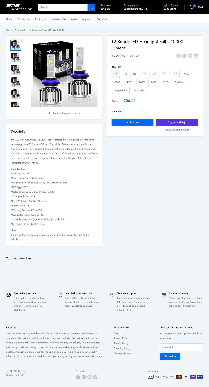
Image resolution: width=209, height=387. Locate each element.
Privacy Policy (121, 338)
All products (20, 29)
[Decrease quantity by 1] (127, 111)
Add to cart (132, 122)
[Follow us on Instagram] (84, 377)
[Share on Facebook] (178, 55)
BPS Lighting (118, 55)
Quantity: (117, 111)
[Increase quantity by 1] (143, 111)
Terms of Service (122, 353)
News (74, 19)
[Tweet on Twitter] (190, 55)
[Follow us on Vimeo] (95, 377)
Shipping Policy (122, 348)
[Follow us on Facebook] (78, 377)
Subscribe (170, 356)
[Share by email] (196, 55)
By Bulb (39, 19)
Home (9, 19)
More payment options (177, 129)
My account (169, 9)
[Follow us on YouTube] (89, 377)
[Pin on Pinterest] (184, 55)
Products (22, 19)
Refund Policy (121, 343)
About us (86, 19)
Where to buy (59, 19)
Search (117, 333)
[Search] (91, 7)
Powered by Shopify (15, 375)
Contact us (102, 19)
